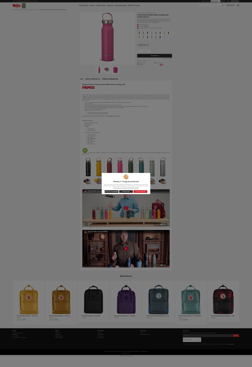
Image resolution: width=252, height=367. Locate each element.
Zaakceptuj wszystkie (140, 191)
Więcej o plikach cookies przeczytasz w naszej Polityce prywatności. (126, 188)
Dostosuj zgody (126, 191)
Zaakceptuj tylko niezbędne (111, 191)
